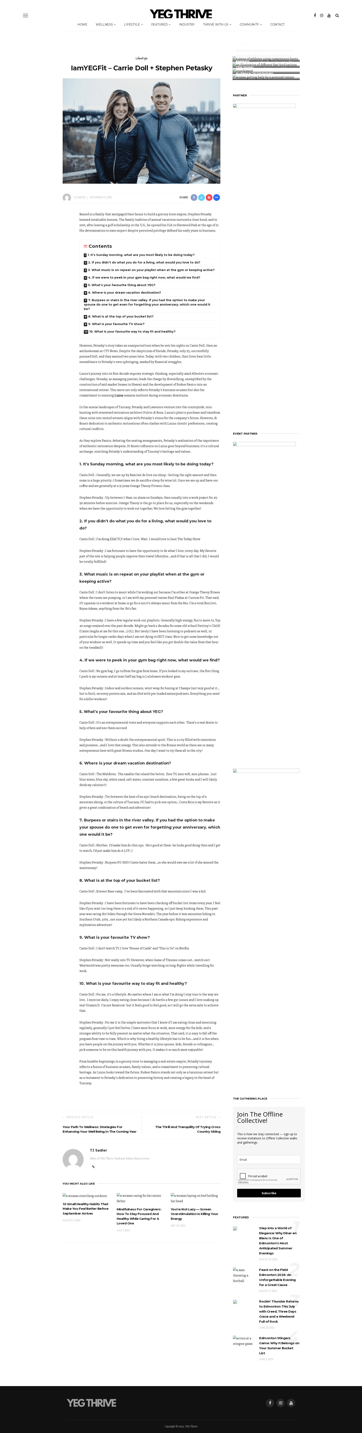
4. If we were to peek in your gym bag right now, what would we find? (144, 277)
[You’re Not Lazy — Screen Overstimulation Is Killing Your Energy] (196, 1198)
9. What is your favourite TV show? (116, 324)
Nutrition (242, 49)
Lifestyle (132, 24)
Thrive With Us (215, 24)
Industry (187, 24)
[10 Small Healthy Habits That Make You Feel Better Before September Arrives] (85, 1196)
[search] (337, 15)
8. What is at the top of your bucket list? (121, 316)
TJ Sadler (79, 197)
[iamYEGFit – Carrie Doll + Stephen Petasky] (141, 131)
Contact (277, 24)
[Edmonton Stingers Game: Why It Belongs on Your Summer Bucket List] (244, 1341)
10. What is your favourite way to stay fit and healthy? (132, 331)
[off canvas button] (25, 15)
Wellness (104, 24)
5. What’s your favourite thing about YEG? (122, 285)
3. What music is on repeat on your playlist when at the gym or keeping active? (152, 270)
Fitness (241, 61)
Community (249, 24)
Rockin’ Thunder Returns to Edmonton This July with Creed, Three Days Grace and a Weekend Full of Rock (279, 1311)
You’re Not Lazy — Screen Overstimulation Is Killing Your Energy (194, 1214)
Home (82, 24)
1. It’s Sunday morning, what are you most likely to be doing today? (141, 255)
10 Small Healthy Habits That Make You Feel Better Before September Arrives (86, 1208)
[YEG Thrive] (91, 1403)
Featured (159, 24)
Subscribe (269, 1193)
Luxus (119, 395)
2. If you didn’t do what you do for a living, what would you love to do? (144, 262)
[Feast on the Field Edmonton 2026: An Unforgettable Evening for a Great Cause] (244, 1275)
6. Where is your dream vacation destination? (125, 292)
